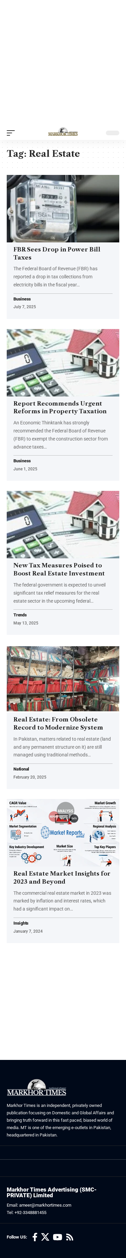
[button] (12, 133)
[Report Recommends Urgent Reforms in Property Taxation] (63, 363)
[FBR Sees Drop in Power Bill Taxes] (63, 208)
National (21, 769)
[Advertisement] (63, 63)
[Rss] (70, 1237)
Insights (21, 923)
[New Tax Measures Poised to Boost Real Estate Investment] (63, 524)
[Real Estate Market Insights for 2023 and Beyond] (63, 833)
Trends (20, 615)
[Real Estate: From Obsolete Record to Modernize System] (63, 678)
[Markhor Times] (63, 133)
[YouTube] (57, 1237)
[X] (45, 1237)
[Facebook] (35, 1237)
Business (22, 299)
